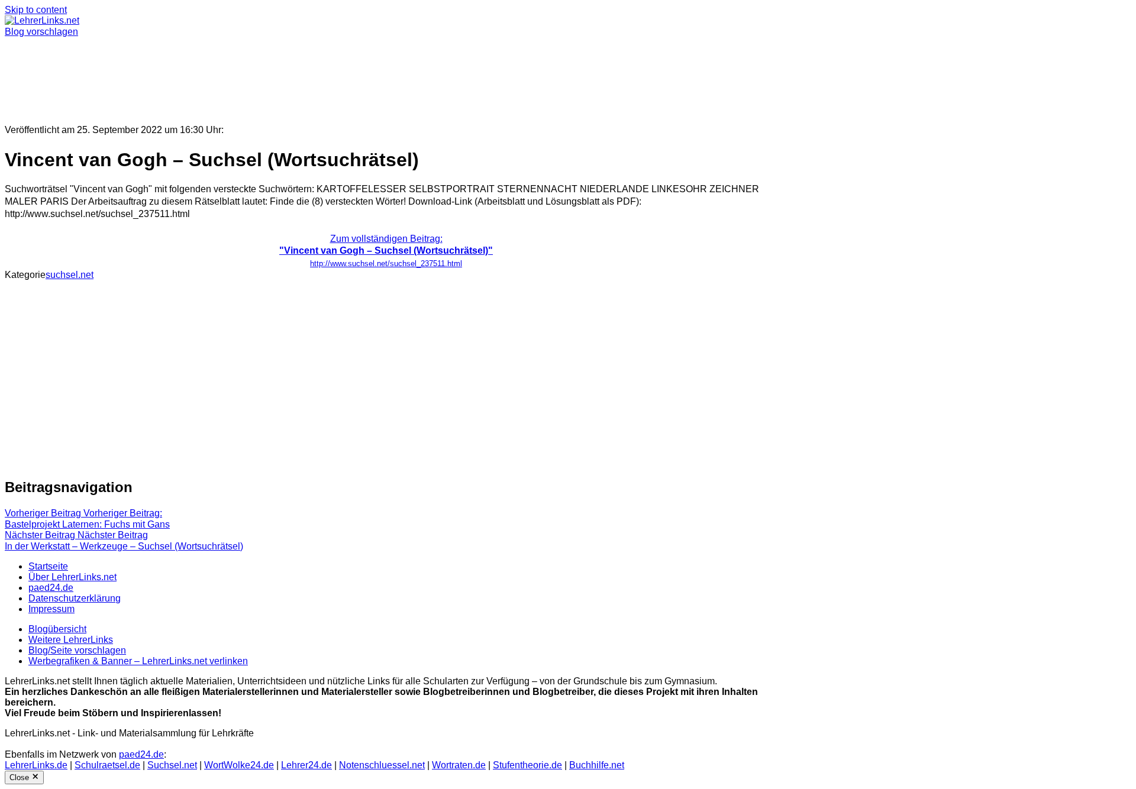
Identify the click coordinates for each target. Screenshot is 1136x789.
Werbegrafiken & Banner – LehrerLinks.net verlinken (138, 661)
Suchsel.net (172, 765)
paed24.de (50, 588)
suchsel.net (69, 275)
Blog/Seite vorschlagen (77, 650)
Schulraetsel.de (107, 765)
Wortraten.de (459, 765)
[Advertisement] (360, 75)
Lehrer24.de (306, 765)
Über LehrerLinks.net (72, 577)
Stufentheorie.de (527, 765)
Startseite (48, 566)
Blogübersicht (57, 629)
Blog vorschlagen (41, 32)
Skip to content (36, 10)
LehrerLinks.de (36, 765)
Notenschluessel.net (382, 765)
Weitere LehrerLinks (70, 640)
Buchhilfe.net (596, 765)
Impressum (51, 609)
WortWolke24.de (239, 765)
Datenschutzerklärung (74, 598)
